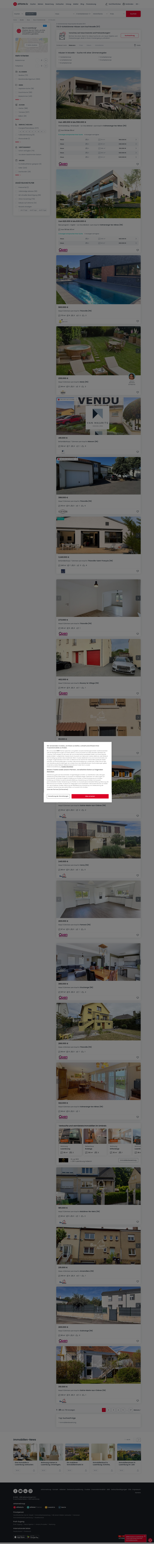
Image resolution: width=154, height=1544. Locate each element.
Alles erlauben (90, 796)
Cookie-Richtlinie (67, 767)
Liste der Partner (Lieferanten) (57, 789)
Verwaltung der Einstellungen (58, 796)
